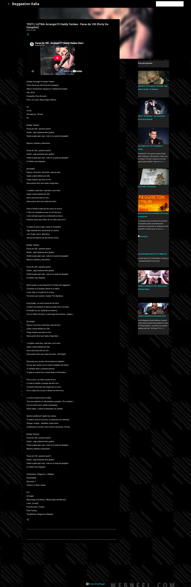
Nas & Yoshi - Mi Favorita (147, 186)
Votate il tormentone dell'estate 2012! (152, 316)
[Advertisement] (71, 561)
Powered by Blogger (97, 584)
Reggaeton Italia (25, 4)
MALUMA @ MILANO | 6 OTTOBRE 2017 (152, 254)
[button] (28, 34)
